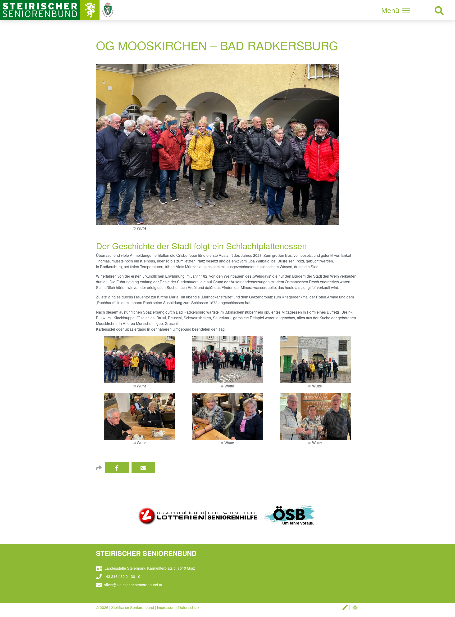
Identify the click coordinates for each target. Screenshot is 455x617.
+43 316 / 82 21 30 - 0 (121, 576)
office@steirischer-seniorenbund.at (132, 584)
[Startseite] (50, 9)
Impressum (166, 607)
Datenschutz (188, 607)
